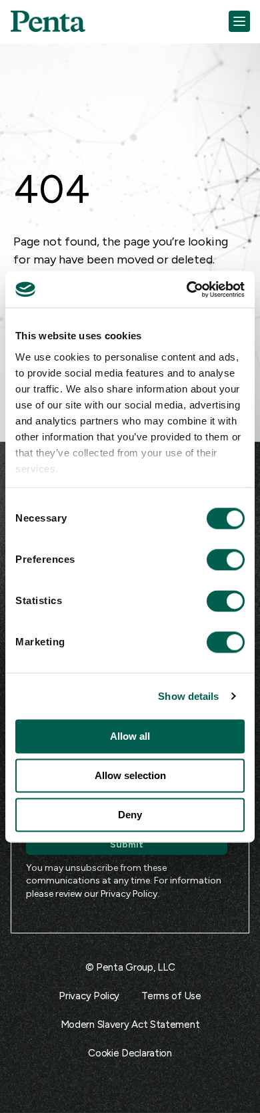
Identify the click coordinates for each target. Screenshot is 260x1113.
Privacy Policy (129, 893)
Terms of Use (171, 996)
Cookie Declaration (130, 1053)
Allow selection (130, 775)
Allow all (130, 736)
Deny (130, 814)
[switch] (213, 559)
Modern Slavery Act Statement (130, 1025)
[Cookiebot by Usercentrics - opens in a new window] (187, 289)
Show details (188, 696)
